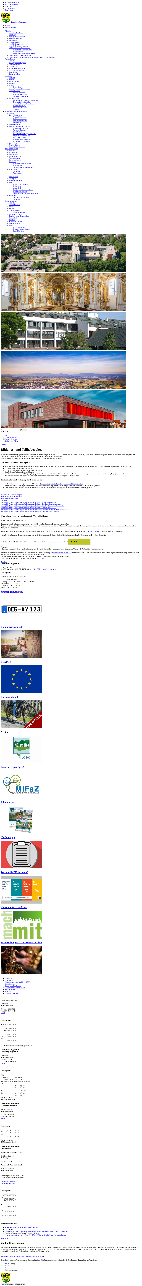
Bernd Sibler (17, 87)
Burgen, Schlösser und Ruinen (23, 190)
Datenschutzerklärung (93, 531)
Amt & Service (10, 59)
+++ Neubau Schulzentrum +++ (19, 48)
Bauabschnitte (18, 51)
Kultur (11, 182)
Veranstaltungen (14, 158)
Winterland (12, 195)
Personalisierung (12, 1270)
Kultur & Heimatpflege (20, 184)
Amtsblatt (12, 35)
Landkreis (8, 76)
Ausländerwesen (14, 205)
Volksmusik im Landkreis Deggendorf (25, 193)
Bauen (11, 207)
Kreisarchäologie (14, 98)
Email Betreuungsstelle (8, 1181)
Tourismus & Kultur (11, 149)
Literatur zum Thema (20, 107)
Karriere (7, 25)
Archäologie (17, 188)
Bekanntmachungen (15, 38)
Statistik (10, 1266)
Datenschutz (9, 980)
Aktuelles (8, 31)
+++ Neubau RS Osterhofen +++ (20, 55)
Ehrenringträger (14, 81)
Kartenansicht (53, 569)
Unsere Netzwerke (19, 117)
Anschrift (4, 562)
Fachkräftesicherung (20, 121)
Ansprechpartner (10, 27)
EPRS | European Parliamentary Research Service (21, 1227)
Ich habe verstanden (79, 542)
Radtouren (12, 162)
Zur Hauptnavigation (12, 2)
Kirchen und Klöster (20, 192)
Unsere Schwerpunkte (16, 115)
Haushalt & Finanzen (20, 94)
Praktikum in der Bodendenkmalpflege (26, 100)
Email (3, 1013)
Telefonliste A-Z (14, 66)
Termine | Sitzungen (19, 130)
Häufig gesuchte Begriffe (17, 63)
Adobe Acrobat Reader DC (62, 553)
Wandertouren (13, 169)
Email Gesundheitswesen (9, 1183)
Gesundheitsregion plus (17, 147)
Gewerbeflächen (14, 145)
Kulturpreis (17, 186)
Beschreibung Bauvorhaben (22, 50)
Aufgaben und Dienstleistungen (11, 495)
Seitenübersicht (10, 984)
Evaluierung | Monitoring (21, 141)
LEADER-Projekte (19, 137)
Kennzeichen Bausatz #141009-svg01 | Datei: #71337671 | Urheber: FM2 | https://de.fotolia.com (36, 1231)
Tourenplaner (17, 173)
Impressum (8, 978)
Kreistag (12, 83)
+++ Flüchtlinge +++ (16, 44)
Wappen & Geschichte (20, 96)
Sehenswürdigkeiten (15, 180)
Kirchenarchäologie (19, 106)
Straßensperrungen (15, 42)
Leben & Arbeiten (11, 201)
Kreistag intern (10, 989)
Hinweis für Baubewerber (21, 102)
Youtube (7, 991)
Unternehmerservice (20, 119)
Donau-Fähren (18, 165)
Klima (11, 225)
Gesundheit (13, 218)
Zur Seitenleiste (10, 8)
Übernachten (13, 154)
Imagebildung (17, 122)
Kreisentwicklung (19, 227)
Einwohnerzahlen (19, 93)
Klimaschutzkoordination (21, 229)
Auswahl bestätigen (7, 1284)
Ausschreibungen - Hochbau (18, 46)
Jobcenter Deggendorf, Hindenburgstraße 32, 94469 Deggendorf (61, 484)
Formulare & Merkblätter (17, 68)
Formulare (4, 500)
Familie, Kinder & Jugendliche (19, 216)
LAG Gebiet (17, 132)
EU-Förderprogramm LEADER (19, 126)
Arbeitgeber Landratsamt (17, 36)
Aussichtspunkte (18, 175)
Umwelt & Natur (14, 223)
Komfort (10, 1268)
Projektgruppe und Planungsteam (24, 53)
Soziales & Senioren (15, 221)
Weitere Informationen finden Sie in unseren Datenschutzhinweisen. (23, 1256)
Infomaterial (13, 152)
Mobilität (12, 220)
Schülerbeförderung (19, 212)
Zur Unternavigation (11, 4)
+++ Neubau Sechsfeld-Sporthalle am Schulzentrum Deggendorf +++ (32, 57)
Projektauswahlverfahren (21, 136)
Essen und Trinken (15, 160)
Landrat (11, 85)
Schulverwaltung (14, 210)
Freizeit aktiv (13, 177)
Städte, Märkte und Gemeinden (19, 89)
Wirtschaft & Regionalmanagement (16, 111)
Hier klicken (41, 558)
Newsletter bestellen (11, 993)
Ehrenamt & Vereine (16, 214)
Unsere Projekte (14, 124)
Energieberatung (18, 231)
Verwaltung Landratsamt (17, 70)
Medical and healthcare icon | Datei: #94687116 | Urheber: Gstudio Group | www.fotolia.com (35, 1235)
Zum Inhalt (8, 6)
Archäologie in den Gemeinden (23, 104)
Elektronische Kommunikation (15, 988)
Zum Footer (9, 10)
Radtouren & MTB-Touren (22, 164)
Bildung (11, 208)
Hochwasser (13, 40)
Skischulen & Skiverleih (21, 197)
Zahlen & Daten (14, 91)
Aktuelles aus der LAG (21, 128)
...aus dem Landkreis (16, 33)
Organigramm (13, 72)
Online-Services (14, 65)
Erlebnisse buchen (15, 156)
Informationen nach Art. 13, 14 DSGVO (18, 982)
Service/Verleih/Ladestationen (23, 167)
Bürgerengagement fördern (22, 139)
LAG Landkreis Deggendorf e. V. (24, 134)
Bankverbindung (14, 74)
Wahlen (11, 79)
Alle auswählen (20, 1284)
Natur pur (12, 179)
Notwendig (11, 1264)
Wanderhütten (17, 199)
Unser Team (13, 143)
